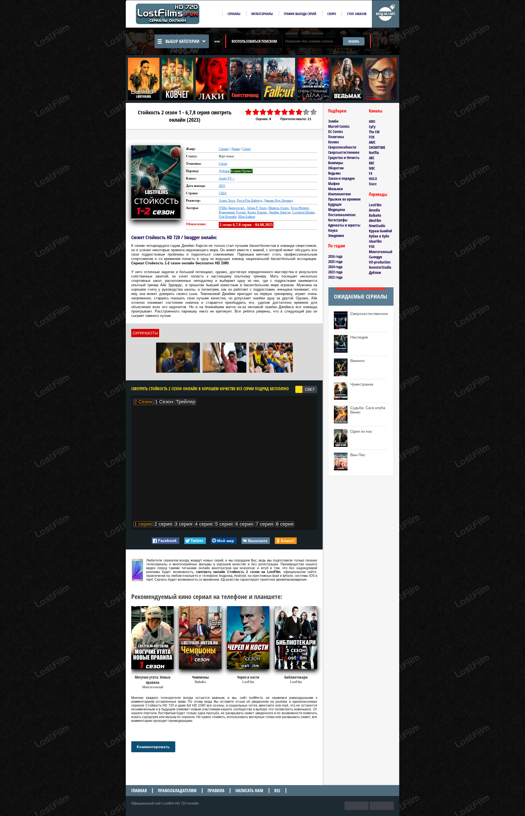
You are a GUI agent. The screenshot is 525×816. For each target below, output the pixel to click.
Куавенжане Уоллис (232, 212)
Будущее (335, 204)
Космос (333, 141)
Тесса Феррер (299, 208)
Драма (235, 149)
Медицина (336, 209)
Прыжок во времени (344, 199)
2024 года (335, 266)
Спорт (246, 149)
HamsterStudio (380, 267)
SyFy (372, 126)
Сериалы (234, 13)
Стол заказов (356, 13)
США (223, 193)
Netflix (374, 152)
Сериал (224, 149)
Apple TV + (227, 178)
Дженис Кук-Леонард (278, 200)
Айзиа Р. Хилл (257, 208)
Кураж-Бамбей (380, 230)
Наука (333, 230)
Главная (139, 791)
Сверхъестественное (343, 152)
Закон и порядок (341, 178)
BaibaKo (375, 215)
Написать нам (249, 791)
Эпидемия (336, 235)
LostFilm (375, 204)
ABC (371, 157)
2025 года (335, 261)
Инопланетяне (339, 193)
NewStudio (377, 225)
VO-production (379, 262)
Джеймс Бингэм (279, 212)
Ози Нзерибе (228, 217)
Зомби (333, 121)
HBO (372, 121)
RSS (277, 791)
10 (313, 112)
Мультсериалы (262, 13)
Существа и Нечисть (344, 157)
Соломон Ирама (303, 212)
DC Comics (335, 131)
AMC (372, 142)
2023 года (335, 271)
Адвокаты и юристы (344, 225)
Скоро (331, 13)
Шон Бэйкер (246, 217)
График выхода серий (300, 13)
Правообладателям (177, 791)
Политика (336, 136)
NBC (372, 168)
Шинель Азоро (278, 208)
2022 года (335, 277)
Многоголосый (380, 251)
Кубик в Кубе (379, 236)
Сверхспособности (342, 147)
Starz (373, 183)
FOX (372, 137)
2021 (222, 186)
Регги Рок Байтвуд (249, 200)
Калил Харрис (257, 212)
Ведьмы (334, 173)
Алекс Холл (227, 200)
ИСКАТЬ (353, 41)
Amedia (374, 210)
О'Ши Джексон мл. (232, 208)
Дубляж (224, 171)
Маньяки (335, 188)
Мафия (334, 183)
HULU (373, 178)
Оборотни (336, 167)
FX (370, 173)
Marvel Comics (338, 126)
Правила (216, 791)
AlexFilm (375, 220)
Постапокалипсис (342, 214)
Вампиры (335, 162)
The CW (374, 131)
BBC (371, 163)
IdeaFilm (375, 241)
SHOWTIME (377, 147)
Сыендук (375, 256)
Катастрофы (338, 219)
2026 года (335, 256)
